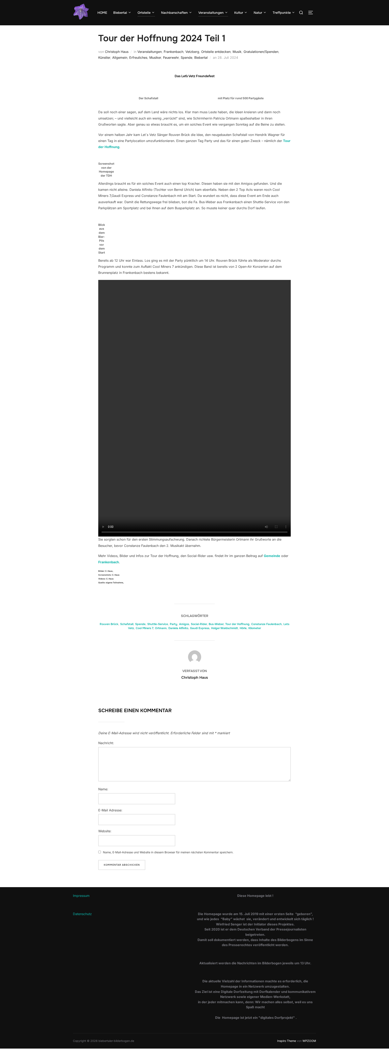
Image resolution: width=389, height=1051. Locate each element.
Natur (258, 13)
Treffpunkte (282, 13)
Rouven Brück (109, 624)
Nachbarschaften (174, 13)
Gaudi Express (199, 628)
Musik (237, 52)
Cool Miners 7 (144, 628)
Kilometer (254, 628)
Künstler (104, 57)
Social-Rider (199, 624)
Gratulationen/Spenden (261, 52)
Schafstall (126, 624)
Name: (103, 789)
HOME (102, 13)
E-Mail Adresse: (110, 810)
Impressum (81, 896)
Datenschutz (82, 914)
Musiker (155, 57)
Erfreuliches (138, 57)
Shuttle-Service (157, 624)
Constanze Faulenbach (266, 624)
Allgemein (119, 57)
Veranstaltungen (211, 13)
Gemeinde (272, 556)
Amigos (184, 624)
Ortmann (161, 628)
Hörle (243, 628)
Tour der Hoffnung (237, 624)
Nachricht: (106, 743)
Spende (186, 57)
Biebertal (120, 13)
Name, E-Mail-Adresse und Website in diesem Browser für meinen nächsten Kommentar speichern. (168, 852)
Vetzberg (192, 52)
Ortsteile (144, 13)
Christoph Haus (116, 52)
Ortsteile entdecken (216, 52)
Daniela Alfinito (178, 628)
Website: (104, 831)
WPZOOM (309, 1040)
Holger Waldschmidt (224, 628)
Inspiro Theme (286, 1040)
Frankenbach (173, 52)
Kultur (238, 13)
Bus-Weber (216, 624)
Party (173, 624)
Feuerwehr (171, 57)
